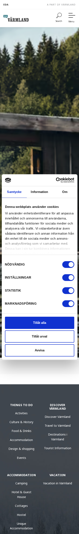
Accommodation (21, 440)
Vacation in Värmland (57, 483)
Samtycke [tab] (14, 192)
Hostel (21, 515)
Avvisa (39, 350)
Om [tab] (64, 192)
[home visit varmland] (16, 18)
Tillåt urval (39, 336)
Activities (21, 413)
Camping (21, 483)
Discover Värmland (57, 417)
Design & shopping (21, 449)
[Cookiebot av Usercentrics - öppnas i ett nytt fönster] (56, 180)
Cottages (21, 506)
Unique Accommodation (21, 526)
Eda (6, 4)
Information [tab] (39, 192)
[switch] (68, 277)
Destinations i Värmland (57, 436)
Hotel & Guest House (21, 494)
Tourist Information (57, 448)
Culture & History (21, 422)
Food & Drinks (21, 431)
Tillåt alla (39, 322)
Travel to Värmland (58, 426)
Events (21, 458)
